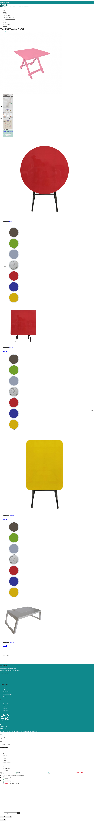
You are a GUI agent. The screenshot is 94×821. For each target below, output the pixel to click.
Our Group (5, 26)
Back (4, 766)
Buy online (8, 15)
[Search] (18, 813)
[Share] (4, 817)
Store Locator (6, 691)
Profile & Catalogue (7, 24)
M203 (5, 519)
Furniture (11, 118)
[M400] (23, 640)
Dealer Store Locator (10, 17)
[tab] (48, 130)
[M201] (44, 219)
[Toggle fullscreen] (7, 817)
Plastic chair (5, 703)
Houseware (5, 710)
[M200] (23, 346)
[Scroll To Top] (1, 750)
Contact (4, 22)
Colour (4, 266)
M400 (5, 646)
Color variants (3, 106)
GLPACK (11, 781)
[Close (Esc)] (1, 817)
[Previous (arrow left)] (1, 820)
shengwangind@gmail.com (24, 6)
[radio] (14, 232)
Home (4, 10)
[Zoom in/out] (10, 817)
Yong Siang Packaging (14, 783)
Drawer (4, 705)
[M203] (44, 513)
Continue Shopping (4, 747)
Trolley (4, 706)
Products (4, 12)
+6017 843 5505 (8, 780)
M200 (5, 351)
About (4, 20)
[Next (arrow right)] (4, 820)
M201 (5, 224)
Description (5, 129)
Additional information (8, 131)
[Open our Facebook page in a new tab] (1, 769)
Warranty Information (10, 19)
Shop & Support (6, 13)
